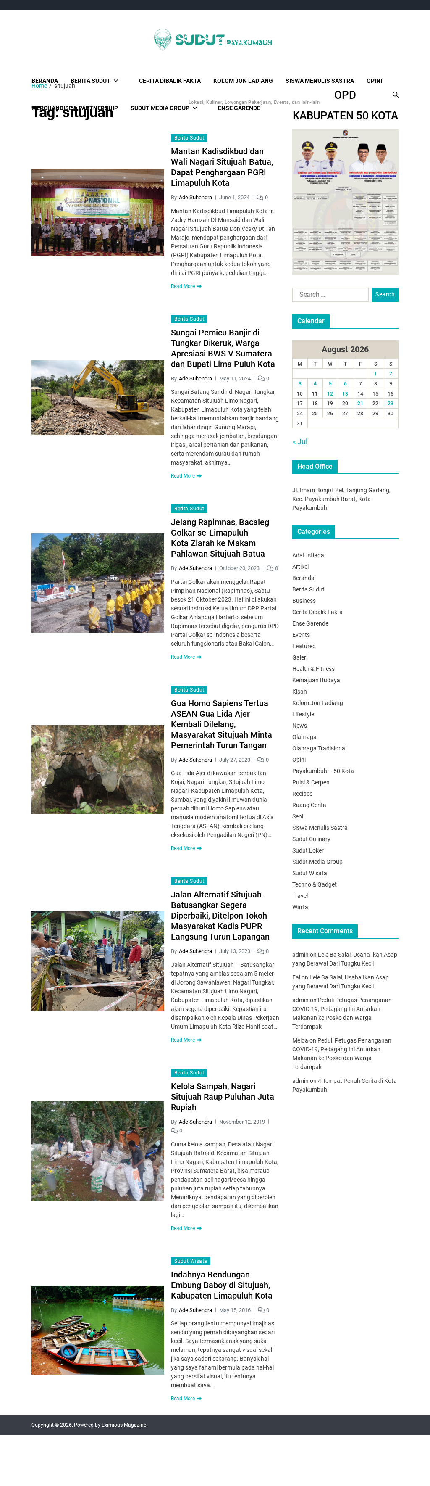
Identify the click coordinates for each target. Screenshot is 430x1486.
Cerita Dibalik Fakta (170, 80)
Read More (183, 286)
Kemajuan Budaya (316, 680)
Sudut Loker (308, 850)
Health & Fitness (313, 668)
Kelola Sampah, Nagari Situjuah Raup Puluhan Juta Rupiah (222, 1096)
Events (301, 634)
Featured (304, 646)
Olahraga (304, 737)
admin (300, 954)
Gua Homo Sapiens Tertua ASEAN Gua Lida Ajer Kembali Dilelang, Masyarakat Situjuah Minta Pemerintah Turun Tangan (221, 724)
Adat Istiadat (309, 555)
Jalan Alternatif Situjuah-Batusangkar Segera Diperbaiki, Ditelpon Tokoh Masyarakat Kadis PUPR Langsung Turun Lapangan (220, 915)
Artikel (300, 566)
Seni (297, 816)
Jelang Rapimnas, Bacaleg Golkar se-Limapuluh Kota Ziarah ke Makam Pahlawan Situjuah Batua (220, 538)
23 (390, 403)
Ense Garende (310, 623)
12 (330, 394)
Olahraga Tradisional (319, 748)
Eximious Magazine (124, 1425)
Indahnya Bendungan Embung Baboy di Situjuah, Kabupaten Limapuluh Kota (222, 1285)
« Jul (299, 441)
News (299, 725)
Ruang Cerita (309, 805)
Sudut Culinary (311, 839)
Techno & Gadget (314, 884)
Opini (374, 80)
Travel (300, 895)
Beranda (44, 80)
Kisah (299, 691)
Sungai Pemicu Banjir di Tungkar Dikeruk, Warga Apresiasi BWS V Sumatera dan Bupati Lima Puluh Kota (223, 348)
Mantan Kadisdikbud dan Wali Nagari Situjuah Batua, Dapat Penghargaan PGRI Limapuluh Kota (222, 167)
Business (304, 600)
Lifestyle (303, 714)
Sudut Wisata (190, 1261)
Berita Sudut (90, 80)
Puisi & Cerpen (311, 782)
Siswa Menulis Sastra (320, 80)
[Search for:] (329, 296)
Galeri (299, 657)
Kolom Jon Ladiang (243, 80)
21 (360, 403)
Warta (300, 907)
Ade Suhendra (195, 197)
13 (345, 394)
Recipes (302, 793)
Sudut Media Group (317, 861)
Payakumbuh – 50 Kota (323, 771)
